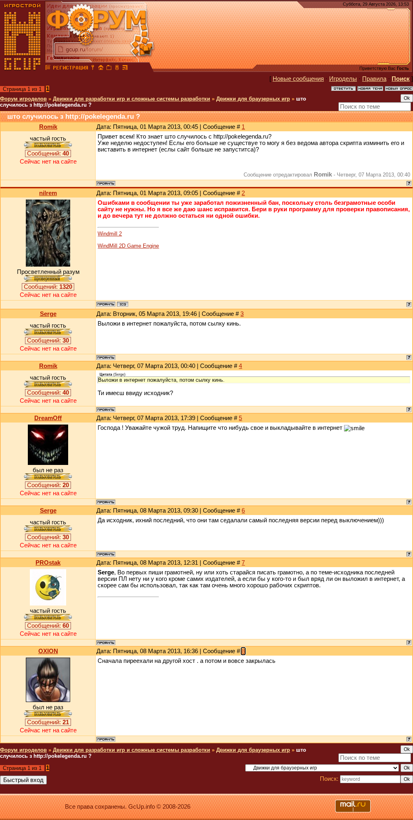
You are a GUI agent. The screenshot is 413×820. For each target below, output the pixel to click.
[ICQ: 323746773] (122, 304)
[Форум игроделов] (48, 68)
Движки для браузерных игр (253, 99)
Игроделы (343, 79)
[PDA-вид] (117, 68)
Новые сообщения (298, 79)
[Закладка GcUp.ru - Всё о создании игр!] (109, 68)
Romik (48, 127)
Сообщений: (48, 153)
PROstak (47, 562)
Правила (374, 79)
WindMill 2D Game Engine (128, 246)
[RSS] (125, 68)
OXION (48, 651)
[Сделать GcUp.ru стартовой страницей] (101, 68)
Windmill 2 (110, 234)
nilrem (48, 193)
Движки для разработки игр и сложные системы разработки (131, 99)
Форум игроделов (23, 99)
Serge (48, 314)
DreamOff (48, 418)
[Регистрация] (70, 68)
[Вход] (93, 68)
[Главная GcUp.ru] (22, 68)
